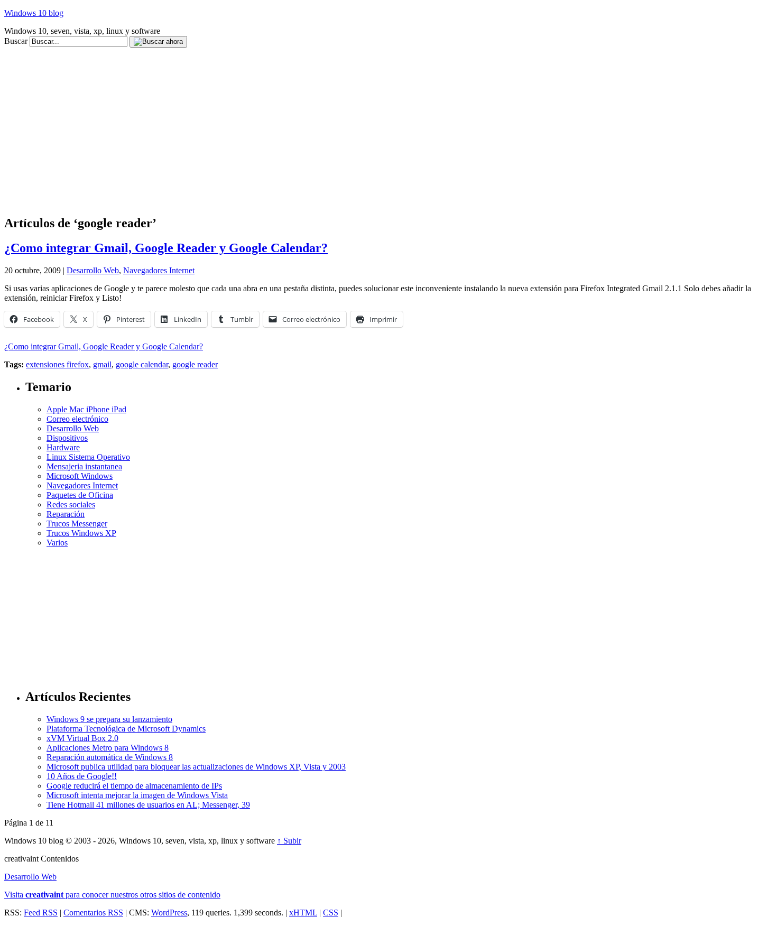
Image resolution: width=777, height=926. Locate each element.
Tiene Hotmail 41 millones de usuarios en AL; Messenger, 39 (148, 804)
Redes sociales (71, 504)
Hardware (63, 447)
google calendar (142, 364)
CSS (330, 912)
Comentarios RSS (93, 912)
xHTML (303, 912)
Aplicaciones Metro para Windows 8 (108, 747)
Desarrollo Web (93, 270)
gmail (102, 364)
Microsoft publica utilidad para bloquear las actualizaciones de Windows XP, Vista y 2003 (196, 766)
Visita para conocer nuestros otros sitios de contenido (112, 894)
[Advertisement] (196, 51)
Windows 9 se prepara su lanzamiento (109, 719)
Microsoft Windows (80, 475)
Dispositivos (67, 437)
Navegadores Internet (159, 270)
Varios (57, 542)
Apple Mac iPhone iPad (86, 409)
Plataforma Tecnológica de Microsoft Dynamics (126, 728)
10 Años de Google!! (82, 776)
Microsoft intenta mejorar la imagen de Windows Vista (137, 795)
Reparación (66, 514)
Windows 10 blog (33, 12)
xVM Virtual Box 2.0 (82, 738)
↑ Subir (289, 840)
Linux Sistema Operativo (88, 456)
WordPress (169, 912)
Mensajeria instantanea (84, 466)
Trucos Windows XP (81, 533)
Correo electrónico (77, 418)
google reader (195, 364)
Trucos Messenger (77, 523)
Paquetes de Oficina (80, 494)
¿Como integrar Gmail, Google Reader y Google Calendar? (166, 248)
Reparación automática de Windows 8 (110, 757)
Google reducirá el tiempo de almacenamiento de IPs (134, 785)
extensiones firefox (57, 364)
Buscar (15, 40)
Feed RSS (41, 912)
